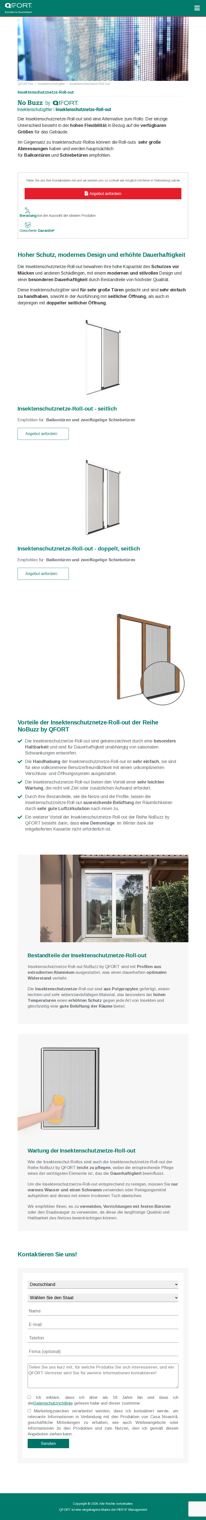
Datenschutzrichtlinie (53, 1403)
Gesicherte (37, 230)
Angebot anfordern (105, 194)
